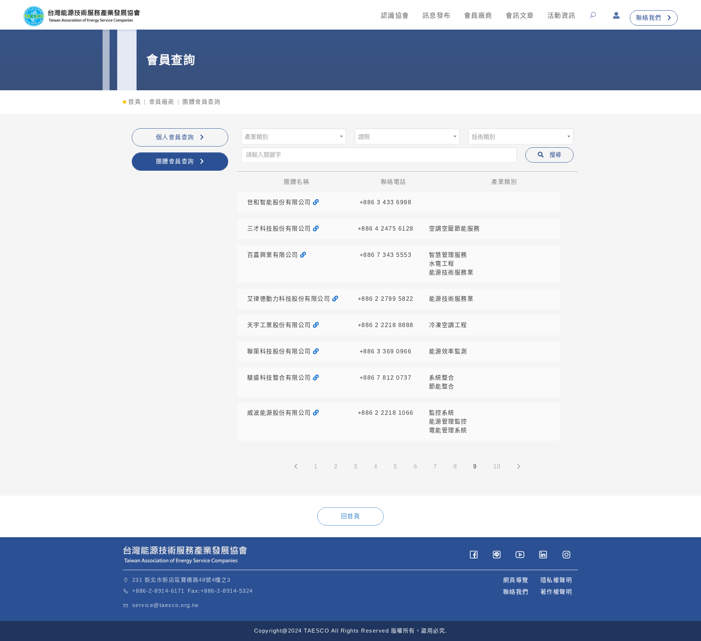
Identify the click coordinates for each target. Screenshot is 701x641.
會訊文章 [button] (520, 15)
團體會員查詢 (175, 161)
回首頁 (350, 516)
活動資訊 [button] (561, 15)
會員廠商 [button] (478, 15)
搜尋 (555, 155)
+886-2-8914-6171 (158, 591)
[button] (594, 17)
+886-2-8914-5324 (226, 591)
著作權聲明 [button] (556, 592)
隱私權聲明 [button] (556, 580)
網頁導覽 (516, 580)
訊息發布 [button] (436, 15)
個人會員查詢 (175, 137)
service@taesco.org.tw (165, 605)
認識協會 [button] (395, 15)
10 (497, 466)
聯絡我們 (649, 18)
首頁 (134, 102)
